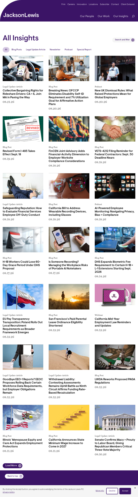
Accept (125, 491)
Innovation (82, 4)
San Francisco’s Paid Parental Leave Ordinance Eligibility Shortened (68, 322)
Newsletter (55, 50)
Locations (93, 4)
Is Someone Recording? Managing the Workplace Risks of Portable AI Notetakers (68, 265)
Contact (115, 4)
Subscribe (104, 4)
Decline (112, 491)
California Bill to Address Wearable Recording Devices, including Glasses (67, 211)
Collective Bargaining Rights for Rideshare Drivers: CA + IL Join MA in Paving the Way (23, 94)
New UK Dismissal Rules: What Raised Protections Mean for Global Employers (114, 94)
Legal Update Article (35, 50)
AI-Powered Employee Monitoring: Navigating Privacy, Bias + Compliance (114, 211)
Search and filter (122, 40)
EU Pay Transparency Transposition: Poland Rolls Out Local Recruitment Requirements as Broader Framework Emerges (23, 326)
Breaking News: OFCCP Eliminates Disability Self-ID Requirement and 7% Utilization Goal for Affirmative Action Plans (68, 97)
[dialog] (69, 491)
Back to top (13, 476)
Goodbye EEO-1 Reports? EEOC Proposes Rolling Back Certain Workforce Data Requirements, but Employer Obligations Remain (23, 386)
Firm (63, 4)
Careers (71, 4)
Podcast (69, 50)
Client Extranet (128, 4)
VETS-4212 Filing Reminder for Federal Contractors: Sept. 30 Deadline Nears (114, 154)
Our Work (104, 16)
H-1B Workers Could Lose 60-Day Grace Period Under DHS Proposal (21, 265)
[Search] (132, 16)
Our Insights (120, 16)
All (6, 50)
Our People (87, 16)
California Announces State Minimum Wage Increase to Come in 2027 (66, 443)
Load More (11, 465)
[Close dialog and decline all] (135, 488)
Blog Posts (17, 50)
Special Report (84, 50)
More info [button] (100, 491)
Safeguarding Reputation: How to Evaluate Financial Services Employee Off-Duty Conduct (22, 211)
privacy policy (9, 492)
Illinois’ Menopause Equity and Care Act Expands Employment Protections (23, 443)
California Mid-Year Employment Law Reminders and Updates (113, 322)
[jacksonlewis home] (21, 14)
